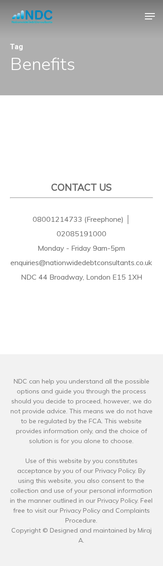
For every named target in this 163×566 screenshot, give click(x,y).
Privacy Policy (80, 510)
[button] (150, 16)
